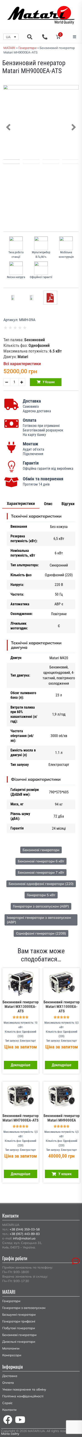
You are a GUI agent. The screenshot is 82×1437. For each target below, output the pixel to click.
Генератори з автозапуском (23, 1308)
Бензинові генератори (19, 1335)
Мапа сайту (10, 1434)
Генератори (27, 48)
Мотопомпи (10, 1348)
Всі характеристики (22, 363)
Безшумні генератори (19, 1315)
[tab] (20, 504)
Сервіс (7, 1403)
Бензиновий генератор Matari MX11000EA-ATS (61, 1006)
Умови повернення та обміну (24, 1389)
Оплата (8, 1383)
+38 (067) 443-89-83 (25, 1234)
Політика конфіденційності (22, 1396)
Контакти (9, 1410)
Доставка (9, 1376)
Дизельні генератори (18, 1342)
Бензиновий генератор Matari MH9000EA (61, 1117)
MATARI (9, 48)
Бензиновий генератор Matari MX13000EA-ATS (20, 1006)
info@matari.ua (24, 1238)
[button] (10, 37)
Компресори (11, 1355)
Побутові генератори (18, 1328)
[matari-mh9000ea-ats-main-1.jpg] (41, 122)
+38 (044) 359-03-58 (25, 1229)
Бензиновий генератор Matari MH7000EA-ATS (20, 1117)
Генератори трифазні (18, 1321)
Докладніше (20, 1065)
